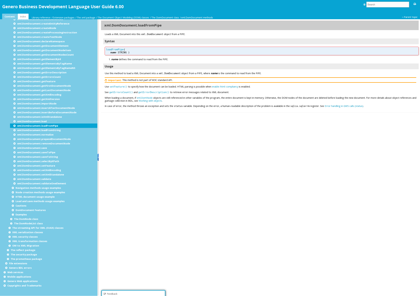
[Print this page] (415, 3)
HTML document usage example (35, 196)
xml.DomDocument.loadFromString (39, 130)
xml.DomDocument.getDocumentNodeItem (44, 50)
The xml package (86, 17)
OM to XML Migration (25, 245)
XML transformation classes (29, 241)
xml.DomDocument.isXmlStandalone (39, 116)
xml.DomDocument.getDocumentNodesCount (45, 54)
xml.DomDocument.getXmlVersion (38, 99)
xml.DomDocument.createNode (36, 28)
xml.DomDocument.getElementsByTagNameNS (46, 68)
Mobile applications (19, 276)
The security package (24, 254)
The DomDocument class (165, 17)
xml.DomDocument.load (32, 121)
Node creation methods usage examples (40, 192)
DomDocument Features (31, 210)
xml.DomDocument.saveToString (37, 156)
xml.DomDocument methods (197, 17)
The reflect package (23, 250)
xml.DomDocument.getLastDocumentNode (44, 90)
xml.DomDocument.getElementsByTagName (44, 63)
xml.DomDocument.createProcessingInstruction (47, 32)
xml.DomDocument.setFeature (36, 165)
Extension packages (63, 17)
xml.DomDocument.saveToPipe (36, 152)
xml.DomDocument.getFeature (36, 81)
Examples (21, 214)
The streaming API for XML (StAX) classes (37, 227)
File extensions (18, 263)
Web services (15, 272)
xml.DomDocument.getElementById (39, 59)
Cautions (21, 205)
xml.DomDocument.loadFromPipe (37, 125)
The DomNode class (26, 219)
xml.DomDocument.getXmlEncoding (39, 94)
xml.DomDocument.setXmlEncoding (39, 170)
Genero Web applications (22, 281)
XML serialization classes (27, 232)
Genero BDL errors (20, 267)
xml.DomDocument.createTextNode (39, 36)
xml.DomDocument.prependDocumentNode (44, 139)
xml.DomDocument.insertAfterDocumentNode (46, 108)
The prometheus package (26, 258)
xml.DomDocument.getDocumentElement (43, 45)
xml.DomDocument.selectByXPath (38, 161)
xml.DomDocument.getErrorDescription (41, 72)
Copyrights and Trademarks (24, 285)
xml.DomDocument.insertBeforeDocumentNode (46, 112)
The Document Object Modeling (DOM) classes (123, 17)
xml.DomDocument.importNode (36, 103)
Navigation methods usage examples (38, 187)
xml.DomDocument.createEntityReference (43, 23)
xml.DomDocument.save (32, 147)
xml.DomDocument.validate (34, 179)
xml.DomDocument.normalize (35, 134)
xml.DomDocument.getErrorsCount (39, 76)
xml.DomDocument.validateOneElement (41, 183)
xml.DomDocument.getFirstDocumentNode (44, 85)
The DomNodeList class (28, 223)
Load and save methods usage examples (40, 201)
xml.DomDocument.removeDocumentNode (43, 143)
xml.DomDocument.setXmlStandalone (40, 174)
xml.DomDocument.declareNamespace (41, 41)
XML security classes (25, 236)
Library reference (41, 17)
